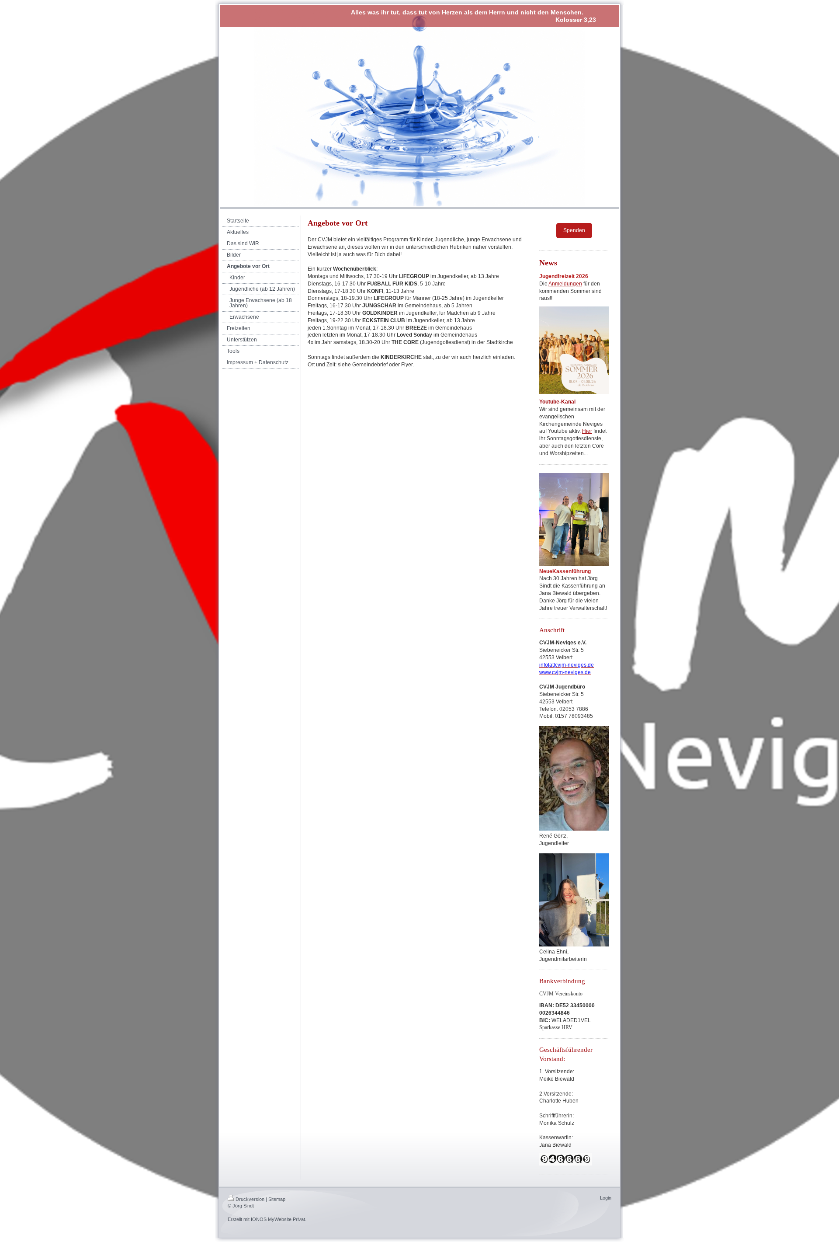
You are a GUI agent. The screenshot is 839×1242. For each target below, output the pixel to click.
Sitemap (276, 1199)
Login (605, 1197)
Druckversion (250, 1199)
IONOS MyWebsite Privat (278, 1219)
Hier (587, 431)
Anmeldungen (565, 284)
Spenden (574, 230)
